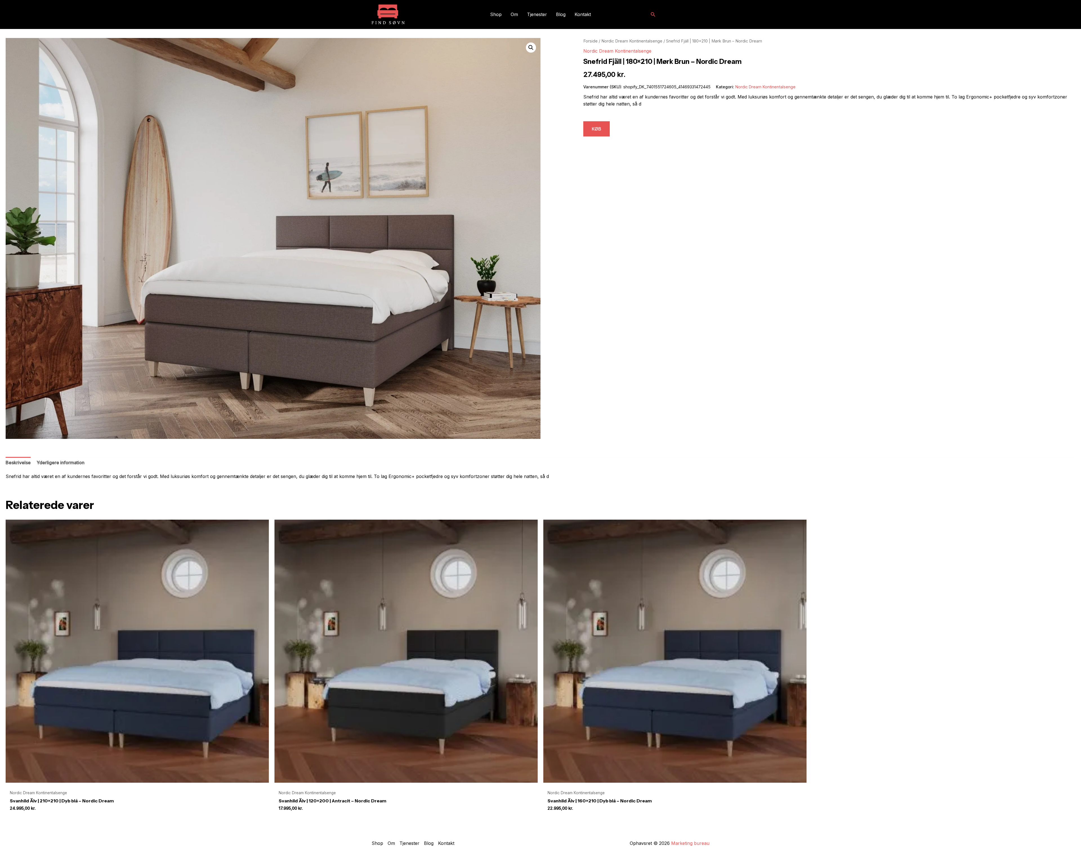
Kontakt (583, 14)
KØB (596, 129)
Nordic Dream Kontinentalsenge (631, 41)
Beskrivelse (18, 462)
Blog (561, 14)
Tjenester (537, 14)
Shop (496, 14)
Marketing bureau (690, 843)
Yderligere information (60, 462)
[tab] (18, 463)
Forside (590, 41)
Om (514, 14)
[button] (653, 14)
